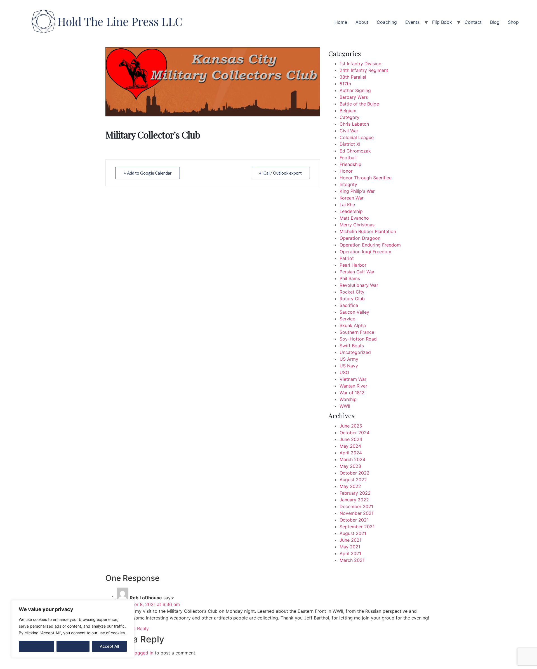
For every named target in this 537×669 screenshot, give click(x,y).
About (361, 22)
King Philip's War (357, 191)
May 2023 (350, 466)
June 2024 (351, 439)
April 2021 (350, 553)
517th (345, 83)
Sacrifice (349, 305)
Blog (495, 22)
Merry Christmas (357, 224)
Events (412, 22)
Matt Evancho (354, 218)
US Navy (349, 365)
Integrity (348, 184)
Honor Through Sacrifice (366, 177)
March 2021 (352, 560)
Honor (346, 171)
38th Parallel (353, 77)
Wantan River (353, 386)
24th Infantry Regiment (364, 70)
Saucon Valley (354, 312)
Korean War (352, 198)
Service (347, 318)
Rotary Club (352, 298)
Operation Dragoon (360, 238)
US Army (349, 359)
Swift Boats (352, 345)
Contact (473, 22)
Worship (348, 399)
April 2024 (351, 453)
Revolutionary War (359, 285)
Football (348, 157)
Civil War (349, 130)
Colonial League (357, 137)
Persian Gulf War (357, 271)
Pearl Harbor (353, 265)
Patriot (347, 258)
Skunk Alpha (353, 325)
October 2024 (354, 432)
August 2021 (353, 533)
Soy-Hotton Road (358, 339)
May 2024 (350, 446)
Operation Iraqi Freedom (365, 251)
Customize (36, 646)
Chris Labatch (354, 124)
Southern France (357, 332)
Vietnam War (353, 379)
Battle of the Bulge (359, 104)
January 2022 (354, 500)
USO (344, 372)
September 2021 (357, 526)
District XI (350, 144)
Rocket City (352, 292)
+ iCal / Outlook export (280, 172)
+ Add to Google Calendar (148, 172)
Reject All (73, 646)
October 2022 (354, 473)
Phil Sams (350, 278)
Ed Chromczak (355, 151)
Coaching (387, 22)
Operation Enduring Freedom (370, 245)
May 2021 (350, 547)
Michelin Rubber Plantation (368, 231)
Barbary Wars (354, 97)
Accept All (109, 646)
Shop (513, 22)
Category (349, 117)
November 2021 (356, 513)
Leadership (351, 211)
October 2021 (354, 520)
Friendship (350, 164)
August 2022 (353, 479)
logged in (143, 653)
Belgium (348, 110)
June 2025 (351, 426)
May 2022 (350, 486)
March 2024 (352, 459)
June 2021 (350, 540)
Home (341, 22)
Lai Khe (347, 204)
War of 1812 (352, 392)
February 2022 (355, 493)
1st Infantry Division (360, 63)
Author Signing (355, 90)
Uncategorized (355, 352)
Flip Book (442, 22)
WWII (345, 406)
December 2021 (356, 506)
